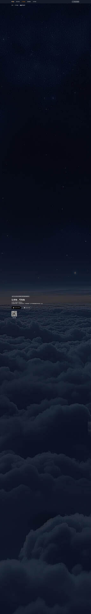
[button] (75, 2)
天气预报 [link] (16, 5)
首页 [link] (12, 5)
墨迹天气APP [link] (22, 5)
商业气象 (18, 1)
